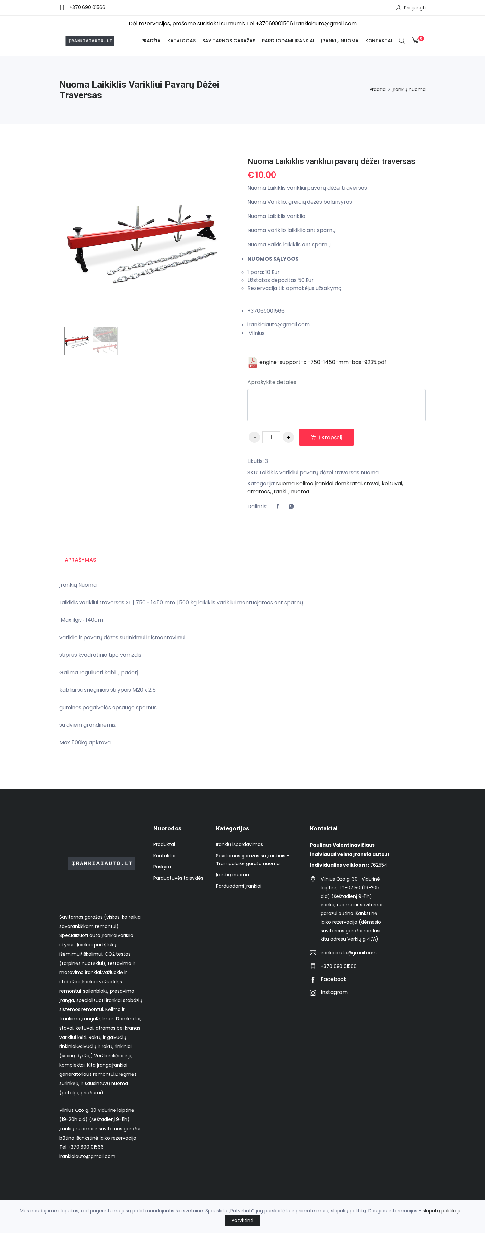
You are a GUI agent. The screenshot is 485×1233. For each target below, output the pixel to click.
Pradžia (151, 40)
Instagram (333, 992)
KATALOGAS (181, 40)
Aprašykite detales (271, 382)
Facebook (333, 979)
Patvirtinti (242, 1220)
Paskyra (162, 866)
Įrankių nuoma (340, 40)
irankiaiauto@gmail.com (349, 952)
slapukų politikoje (442, 1210)
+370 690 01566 (87, 7)
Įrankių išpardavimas (239, 844)
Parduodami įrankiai (288, 40)
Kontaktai (378, 40)
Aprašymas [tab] (80, 560)
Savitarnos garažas (228, 40)
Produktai (164, 844)
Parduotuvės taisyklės (178, 878)
